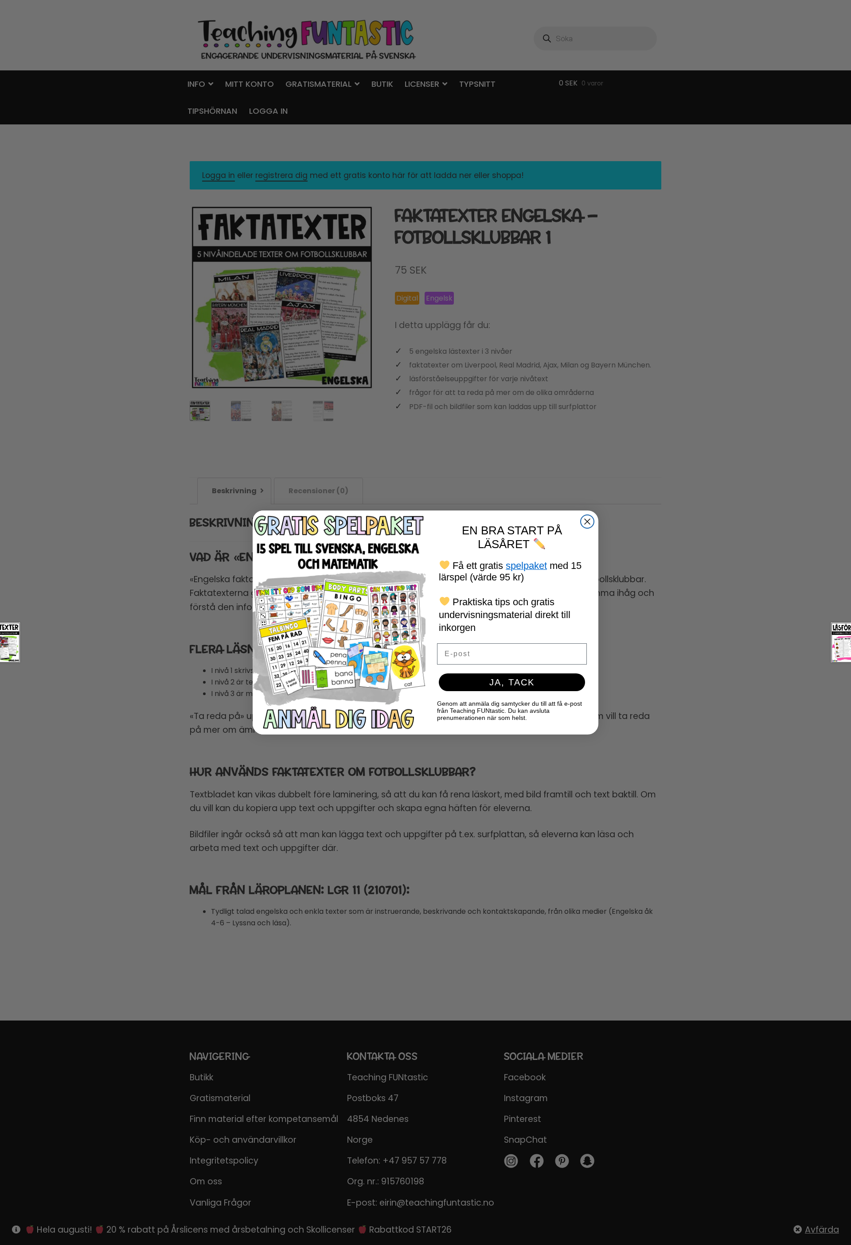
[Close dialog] (587, 521)
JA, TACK (512, 682)
